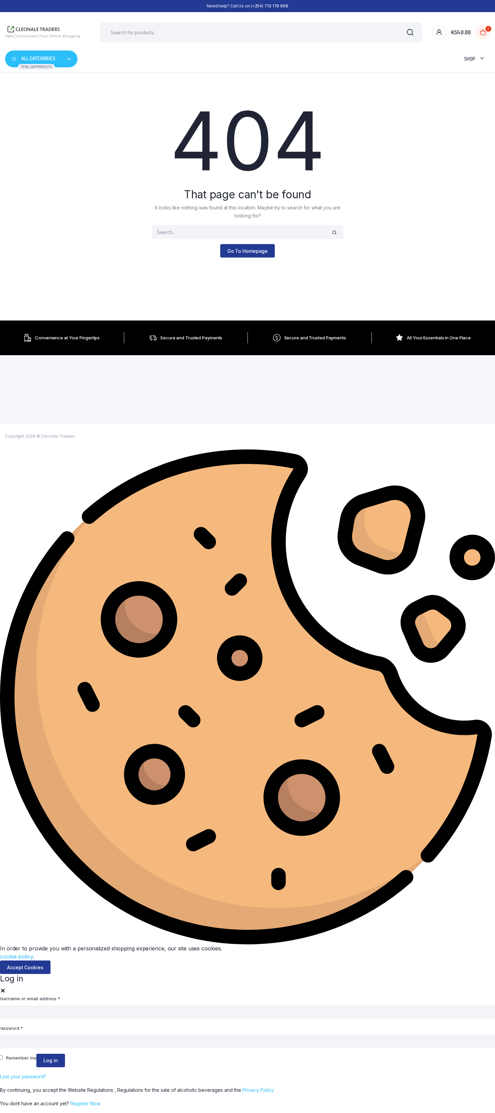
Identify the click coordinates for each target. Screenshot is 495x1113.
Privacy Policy (258, 1090)
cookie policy (16, 956)
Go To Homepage (247, 251)
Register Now (85, 1103)
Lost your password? (23, 1076)
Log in (50, 1060)
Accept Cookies (25, 967)
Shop (469, 59)
